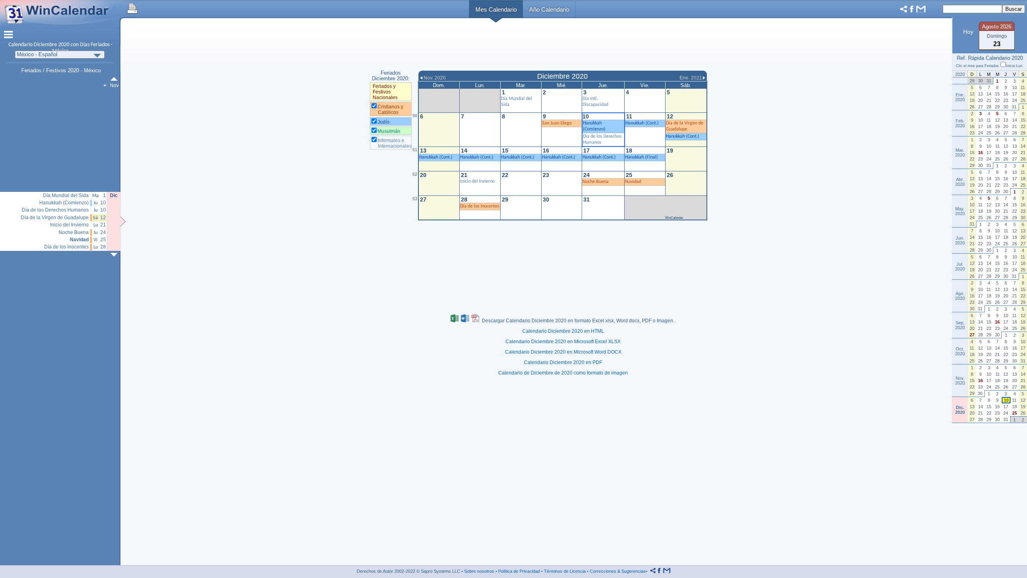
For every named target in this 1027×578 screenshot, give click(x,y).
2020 (63, 44)
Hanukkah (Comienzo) (64, 203)
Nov (114, 85)
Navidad (633, 181)
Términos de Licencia (565, 571)
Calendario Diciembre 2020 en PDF (563, 362)
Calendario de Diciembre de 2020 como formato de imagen (563, 373)
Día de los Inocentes (479, 206)
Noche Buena (596, 181)
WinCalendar (674, 218)
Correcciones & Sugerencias (618, 571)
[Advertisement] (562, 45)
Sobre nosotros (479, 571)
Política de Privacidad (519, 571)
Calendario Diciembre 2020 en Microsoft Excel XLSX (563, 341)
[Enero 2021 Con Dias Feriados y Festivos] (115, 254)
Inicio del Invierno (477, 181)
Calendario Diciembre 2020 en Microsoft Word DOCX (563, 352)
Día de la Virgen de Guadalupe (55, 217)
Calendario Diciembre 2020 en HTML (563, 331)
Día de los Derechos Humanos (55, 210)
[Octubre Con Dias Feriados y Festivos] (115, 79)
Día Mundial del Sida (66, 195)
